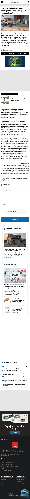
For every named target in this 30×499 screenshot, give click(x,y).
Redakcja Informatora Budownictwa (9, 466)
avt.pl (7, 455)
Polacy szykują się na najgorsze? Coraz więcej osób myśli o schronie (15, 381)
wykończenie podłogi (9, 143)
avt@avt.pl (3, 455)
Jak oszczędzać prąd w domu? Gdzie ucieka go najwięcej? (14, 385)
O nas (2, 468)
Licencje (3, 481)
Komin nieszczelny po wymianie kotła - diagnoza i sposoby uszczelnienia (15, 373)
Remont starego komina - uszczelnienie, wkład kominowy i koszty (14, 377)
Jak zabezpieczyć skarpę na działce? (12, 370)
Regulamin (3, 479)
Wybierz (15, 432)
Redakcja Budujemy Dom (7, 462)
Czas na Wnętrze (20, 479)
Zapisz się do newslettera (7, 470)
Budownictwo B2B (20, 483)
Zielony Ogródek (20, 481)
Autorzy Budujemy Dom (6, 464)
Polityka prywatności (6, 483)
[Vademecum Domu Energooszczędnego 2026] (15, 61)
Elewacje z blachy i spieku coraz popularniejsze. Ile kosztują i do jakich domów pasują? (15, 367)
